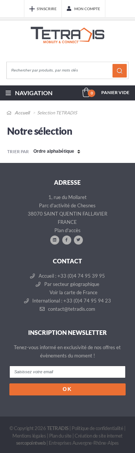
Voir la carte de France (73, 292)
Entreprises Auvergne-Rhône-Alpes (84, 443)
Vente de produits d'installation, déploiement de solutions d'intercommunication (67, 42)
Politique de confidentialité (97, 428)
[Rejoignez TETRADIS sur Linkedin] (54, 240)
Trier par (18, 151)
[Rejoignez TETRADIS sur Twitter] (78, 240)
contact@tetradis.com (71, 309)
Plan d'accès (67, 230)
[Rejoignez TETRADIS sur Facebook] (66, 240)
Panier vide (115, 92)
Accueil (22, 113)
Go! (119, 71)
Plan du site (60, 436)
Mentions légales (29, 436)
